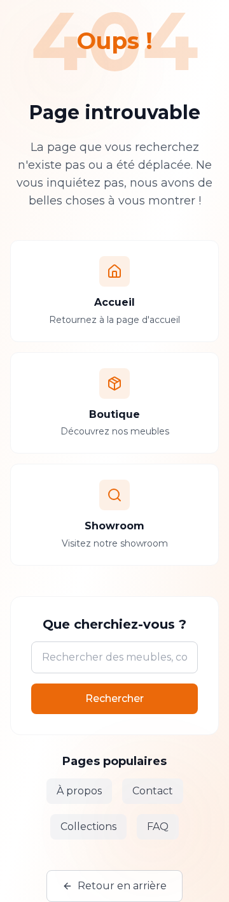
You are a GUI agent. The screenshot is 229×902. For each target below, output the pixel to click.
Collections (88, 826)
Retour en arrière (122, 886)
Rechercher (114, 698)
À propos (79, 791)
